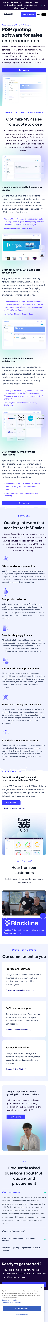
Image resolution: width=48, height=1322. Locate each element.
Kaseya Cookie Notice (9, 1300)
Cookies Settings (22, 1315)
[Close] (41, 1287)
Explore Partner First (14, 1069)
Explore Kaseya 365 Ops (14, 808)
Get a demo (28, 14)
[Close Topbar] (44, 5)
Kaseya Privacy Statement (12, 1302)
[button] (24, 1192)
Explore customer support (17, 1030)
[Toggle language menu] (38, 14)
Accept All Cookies (22, 1308)
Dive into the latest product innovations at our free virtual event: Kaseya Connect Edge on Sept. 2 (20, 5)
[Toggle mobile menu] (43, 14)
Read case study (10, 933)
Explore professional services (18, 990)
